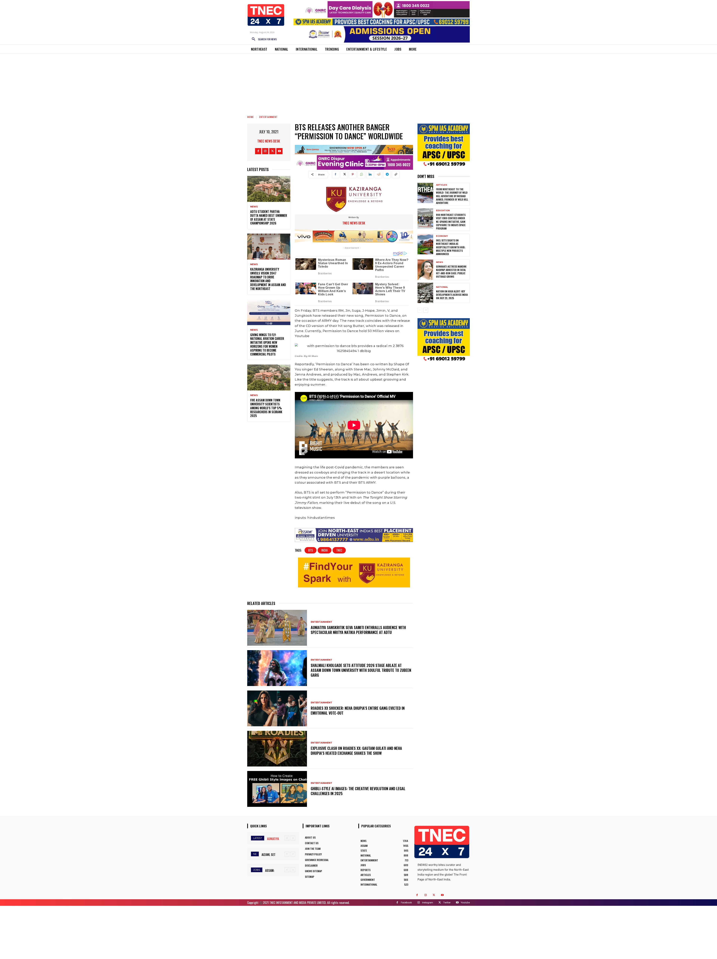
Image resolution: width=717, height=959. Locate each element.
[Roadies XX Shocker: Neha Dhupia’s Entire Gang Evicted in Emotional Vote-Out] (277, 708)
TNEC (339, 550)
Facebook (406, 902)
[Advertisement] (358, 82)
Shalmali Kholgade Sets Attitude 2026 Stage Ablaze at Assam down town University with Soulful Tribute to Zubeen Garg (361, 670)
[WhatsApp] (361, 174)
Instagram (427, 902)
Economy (442, 236)
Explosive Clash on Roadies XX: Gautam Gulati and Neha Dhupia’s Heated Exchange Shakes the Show (356, 750)
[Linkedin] (370, 174)
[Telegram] (387, 174)
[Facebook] (258, 151)
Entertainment (268, 117)
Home (250, 117)
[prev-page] (420, 310)
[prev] (287, 838)
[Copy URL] (395, 174)
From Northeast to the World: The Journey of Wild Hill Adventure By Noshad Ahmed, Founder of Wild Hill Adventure (452, 196)
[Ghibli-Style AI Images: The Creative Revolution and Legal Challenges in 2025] (277, 789)
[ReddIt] (378, 174)
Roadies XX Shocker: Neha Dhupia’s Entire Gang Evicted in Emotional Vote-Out (358, 710)
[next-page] (425, 310)
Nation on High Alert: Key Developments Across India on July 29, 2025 (452, 294)
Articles (441, 185)
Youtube (465, 902)
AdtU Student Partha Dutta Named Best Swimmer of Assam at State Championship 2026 (268, 217)
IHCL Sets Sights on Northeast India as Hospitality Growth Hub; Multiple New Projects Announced (450, 247)
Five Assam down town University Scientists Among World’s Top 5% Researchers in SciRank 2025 (266, 408)
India (324, 550)
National (442, 287)
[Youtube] (279, 151)
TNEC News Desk (268, 141)
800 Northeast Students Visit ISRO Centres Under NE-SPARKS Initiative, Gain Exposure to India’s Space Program (450, 221)
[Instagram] (265, 151)
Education (443, 211)
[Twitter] (272, 151)
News (254, 207)
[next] (293, 838)
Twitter (447, 902)
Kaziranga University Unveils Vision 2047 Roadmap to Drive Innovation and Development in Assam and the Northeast (268, 279)
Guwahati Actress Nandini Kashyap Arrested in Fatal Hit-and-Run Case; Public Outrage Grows (451, 271)
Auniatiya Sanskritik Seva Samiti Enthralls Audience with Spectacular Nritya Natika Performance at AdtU (358, 630)
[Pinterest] (352, 174)
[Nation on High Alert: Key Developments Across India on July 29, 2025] (425, 293)
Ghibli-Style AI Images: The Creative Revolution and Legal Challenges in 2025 (358, 791)
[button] (263, 39)
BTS (310, 550)
